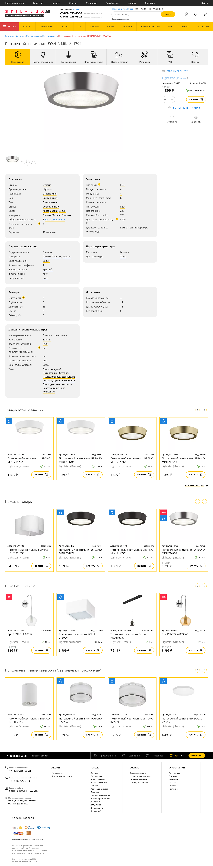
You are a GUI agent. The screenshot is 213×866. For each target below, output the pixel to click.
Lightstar (48, 189)
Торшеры (95, 785)
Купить (194, 99)
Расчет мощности (55, 219)
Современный (51, 206)
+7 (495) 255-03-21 (81, 16)
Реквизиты (174, 779)
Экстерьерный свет (99, 789)
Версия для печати (177, 71)
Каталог (12, 26)
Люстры (94, 773)
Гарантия (38, 2)
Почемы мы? (175, 773)
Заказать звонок (40, 755)
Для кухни (95, 801)
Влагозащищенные (54, 388)
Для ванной (96, 811)
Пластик (66, 215)
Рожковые (49, 391)
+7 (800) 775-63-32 (81, 13)
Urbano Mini (50, 193)
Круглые (63, 373)
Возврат (56, 2)
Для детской (96, 804)
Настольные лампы (99, 782)
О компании (177, 767)
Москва (77, 9)
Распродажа (56, 773)
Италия (47, 185)
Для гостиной (97, 808)
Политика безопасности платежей (27, 839)
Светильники (33, 36)
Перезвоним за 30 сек (122, 9)
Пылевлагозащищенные (57, 376)
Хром (46, 210)
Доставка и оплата (14, 2)
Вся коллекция (194, 485)
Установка (91, 2)
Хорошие (69, 380)
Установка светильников (141, 776)
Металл (56, 215)
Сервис (134, 767)
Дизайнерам (112, 2)
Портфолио (174, 776)
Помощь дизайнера (139, 782)
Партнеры (173, 789)
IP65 (45, 344)
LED (122, 185)
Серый (54, 210)
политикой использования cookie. (29, 853)
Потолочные (49, 36)
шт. (177, 755)
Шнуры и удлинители (100, 798)
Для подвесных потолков (57, 384)
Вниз (45, 278)
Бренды (132, 2)
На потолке (60, 335)
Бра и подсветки (98, 779)
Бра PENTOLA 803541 (21, 634)
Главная (9, 36)
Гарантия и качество (139, 779)
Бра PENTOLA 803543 (175, 634)
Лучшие (58, 380)
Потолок (48, 335)
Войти (204, 3)
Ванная (47, 339)
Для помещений (52, 369)
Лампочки (95, 792)
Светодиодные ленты (100, 795)
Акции (55, 767)
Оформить (196, 756)
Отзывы (73, 2)
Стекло (47, 215)
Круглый (48, 269)
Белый (62, 210)
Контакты (150, 2)
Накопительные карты (61, 776)
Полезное (173, 785)
